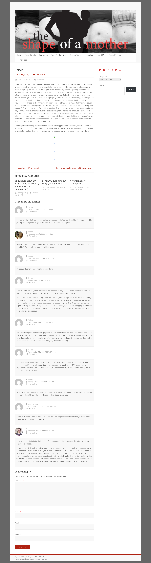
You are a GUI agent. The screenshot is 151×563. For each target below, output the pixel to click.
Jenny (30, 256)
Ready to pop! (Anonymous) (27, 168)
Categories (103, 77)
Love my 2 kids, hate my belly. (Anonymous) (54, 182)
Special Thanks (115, 55)
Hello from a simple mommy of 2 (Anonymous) (75, 168)
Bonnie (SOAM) (23, 75)
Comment (19, 481)
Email (17, 523)
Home (18, 55)
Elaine (30, 232)
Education (89, 55)
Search (101, 86)
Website (18, 535)
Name (18, 512)
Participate (43, 55)
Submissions (40, 75)
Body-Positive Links (58, 55)
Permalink (33, 212)
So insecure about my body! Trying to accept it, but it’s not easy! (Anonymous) (27, 184)
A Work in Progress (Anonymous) (79, 182)
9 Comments (41, 80)
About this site (30, 55)
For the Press (21, 60)
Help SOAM (101, 55)
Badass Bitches (76, 55)
